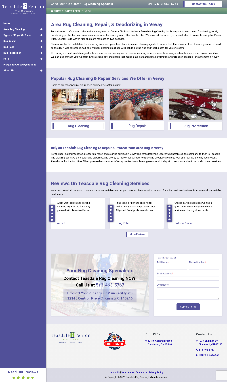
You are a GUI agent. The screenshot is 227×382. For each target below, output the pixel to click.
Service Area (72, 10)
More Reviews (137, 234)
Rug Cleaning (78, 126)
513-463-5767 (167, 4)
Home (6, 23)
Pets (6, 58)
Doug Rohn (122, 223)
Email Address (165, 273)
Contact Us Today (203, 4)
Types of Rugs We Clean (17, 35)
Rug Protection (12, 52)
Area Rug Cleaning (14, 29)
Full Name (163, 262)
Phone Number (197, 262)
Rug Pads (8, 47)
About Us (8, 70)
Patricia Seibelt (183, 223)
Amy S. (61, 223)
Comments (163, 284)
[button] (41, 29)
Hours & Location (208, 355)
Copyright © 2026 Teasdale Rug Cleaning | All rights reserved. (138, 377)
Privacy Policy (156, 372)
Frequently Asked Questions (19, 64)
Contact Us (141, 372)
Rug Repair (9, 41)
